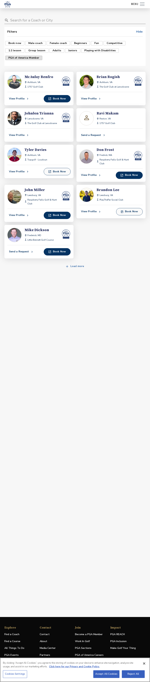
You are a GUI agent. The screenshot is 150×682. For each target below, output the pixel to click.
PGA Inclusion (118, 641)
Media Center (48, 648)
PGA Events (11, 655)
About (43, 641)
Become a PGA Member (89, 634)
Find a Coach (11, 634)
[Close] (144, 663)
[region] (75, 670)
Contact (45, 634)
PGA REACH (117, 634)
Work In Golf (82, 641)
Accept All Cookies (106, 674)
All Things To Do (14, 648)
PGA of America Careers (89, 655)
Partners (45, 655)
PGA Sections (83, 648)
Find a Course (12, 641)
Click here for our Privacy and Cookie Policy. (74, 666)
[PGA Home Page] (7, 4)
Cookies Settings (15, 674)
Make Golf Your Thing (123, 648)
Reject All (133, 674)
